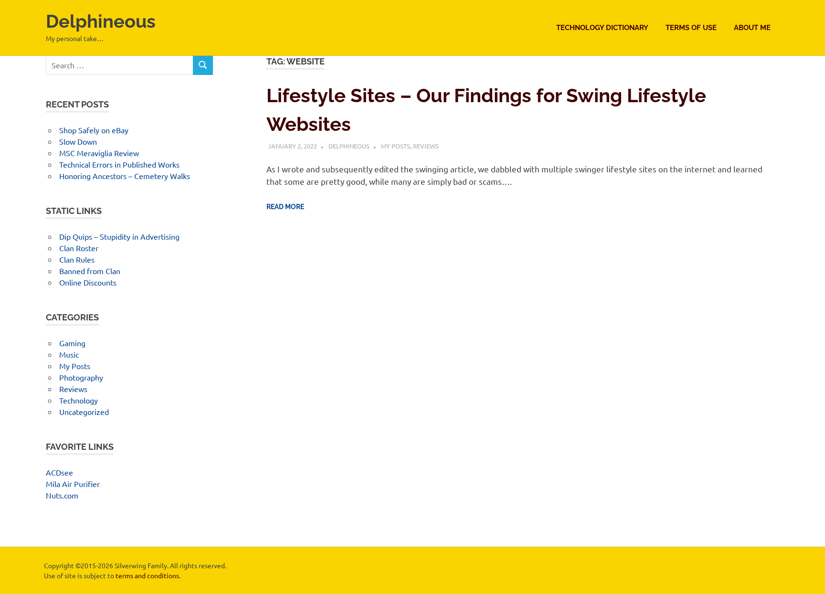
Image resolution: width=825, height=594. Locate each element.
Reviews (426, 146)
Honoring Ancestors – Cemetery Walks (124, 175)
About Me (752, 27)
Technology (78, 400)
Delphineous (101, 21)
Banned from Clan (89, 271)
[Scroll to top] (808, 577)
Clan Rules (77, 259)
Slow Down (78, 141)
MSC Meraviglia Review (99, 153)
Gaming (72, 343)
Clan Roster (78, 248)
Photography (81, 377)
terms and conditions (147, 575)
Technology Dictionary (602, 27)
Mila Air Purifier (73, 483)
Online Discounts (87, 282)
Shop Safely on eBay (93, 130)
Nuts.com (62, 495)
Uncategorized (84, 411)
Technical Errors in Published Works (119, 164)
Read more (285, 207)
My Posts (395, 146)
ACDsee (59, 472)
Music (69, 354)
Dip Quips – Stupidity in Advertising (119, 236)
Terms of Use (691, 27)
